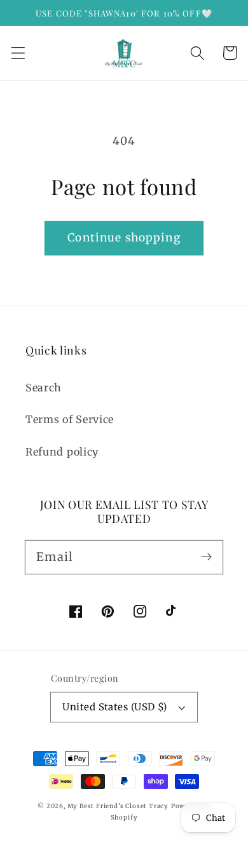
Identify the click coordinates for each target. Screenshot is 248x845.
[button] (18, 53)
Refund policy (62, 451)
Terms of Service (69, 419)
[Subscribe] (206, 557)
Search (43, 387)
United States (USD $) (114, 707)
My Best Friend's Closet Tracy (118, 806)
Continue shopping (124, 238)
